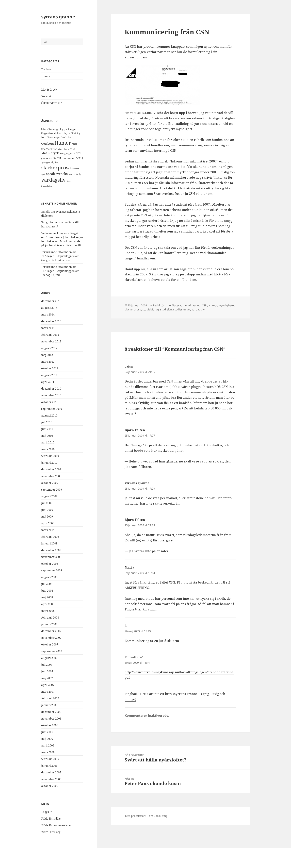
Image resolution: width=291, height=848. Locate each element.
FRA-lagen (55, 137)
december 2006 (51, 712)
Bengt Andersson (52, 222)
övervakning (46, 186)
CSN (204, 305)
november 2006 (51, 718)
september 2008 (51, 570)
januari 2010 (49, 462)
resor (64, 158)
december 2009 (51, 469)
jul (55, 149)
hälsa (74, 143)
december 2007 (51, 631)
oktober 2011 (49, 368)
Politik (56, 158)
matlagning (65, 153)
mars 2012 (48, 361)
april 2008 (47, 604)
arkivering (194, 305)
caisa (129, 366)
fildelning (75, 133)
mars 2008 (48, 611)
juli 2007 (46, 665)
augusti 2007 (49, 658)
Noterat (46, 96)
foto (43, 137)
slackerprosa (56, 167)
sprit (43, 174)
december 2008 (51, 550)
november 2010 (51, 395)
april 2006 (47, 745)
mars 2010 (48, 449)
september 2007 (51, 651)
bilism (50, 129)
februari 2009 (50, 537)
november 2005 (51, 779)
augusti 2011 (49, 375)
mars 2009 (48, 530)
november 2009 (51, 476)
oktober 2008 (49, 564)
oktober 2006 (49, 725)
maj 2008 (47, 597)
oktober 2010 (49, 402)
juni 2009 (47, 510)
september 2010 (51, 409)
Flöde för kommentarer (56, 825)
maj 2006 (47, 739)
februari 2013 (50, 335)
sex (78, 158)
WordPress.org (50, 832)
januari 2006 (49, 766)
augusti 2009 (49, 496)
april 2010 (47, 442)
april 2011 (47, 382)
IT (42, 83)
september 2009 (51, 489)
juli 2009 (46, 503)
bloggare (73, 129)
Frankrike (66, 137)
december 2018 (51, 301)
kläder (60, 149)
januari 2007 (49, 705)
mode (72, 153)
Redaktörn (159, 305)
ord (78, 153)
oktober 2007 (49, 644)
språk (50, 174)
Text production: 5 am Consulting (146, 816)
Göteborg (47, 143)
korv (66, 149)
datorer (58, 133)
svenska (62, 174)
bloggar (63, 129)
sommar (75, 168)
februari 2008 (50, 617)
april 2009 (47, 523)
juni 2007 (47, 671)
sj (82, 158)
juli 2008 (46, 584)
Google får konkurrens (55, 260)
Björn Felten (135, 430)
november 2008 (51, 557)
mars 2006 (48, 752)
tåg (79, 174)
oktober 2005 (49, 786)
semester (71, 158)
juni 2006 (47, 732)
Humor (46, 76)
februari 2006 (50, 759)
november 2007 (51, 638)
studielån (166, 309)
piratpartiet (46, 158)
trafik (75, 174)
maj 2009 (47, 516)
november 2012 (51, 341)
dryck (67, 133)
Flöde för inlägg (51, 818)
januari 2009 (49, 543)
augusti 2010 (49, 415)
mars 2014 (48, 314)
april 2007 (47, 685)
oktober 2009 (49, 483)
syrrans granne (58, 16)
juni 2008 (47, 590)
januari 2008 (49, 624)
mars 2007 (48, 691)
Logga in (46, 812)
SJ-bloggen (45, 162)
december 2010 (51, 388)
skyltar (54, 162)
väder (68, 181)
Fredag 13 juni (50, 275)
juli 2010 (46, 422)
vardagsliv (53, 179)
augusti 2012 (49, 348)
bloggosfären (47, 133)
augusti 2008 (49, 577)
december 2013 (51, 321)
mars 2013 (48, 328)
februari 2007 (50, 698)
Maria (129, 567)
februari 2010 (50, 456)
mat (72, 149)
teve (70, 174)
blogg (55, 129)
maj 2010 (47, 436)
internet (46, 149)
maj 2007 (47, 678)
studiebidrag (150, 309)
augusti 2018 (49, 308)
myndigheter (226, 305)
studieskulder (181, 309)
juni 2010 (47, 429)
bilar (43, 129)
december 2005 (51, 772)
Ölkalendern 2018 (52, 103)
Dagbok (46, 69)
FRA (49, 137)
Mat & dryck (49, 89)
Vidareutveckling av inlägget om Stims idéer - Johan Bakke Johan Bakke (62, 237)
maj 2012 (47, 355)
